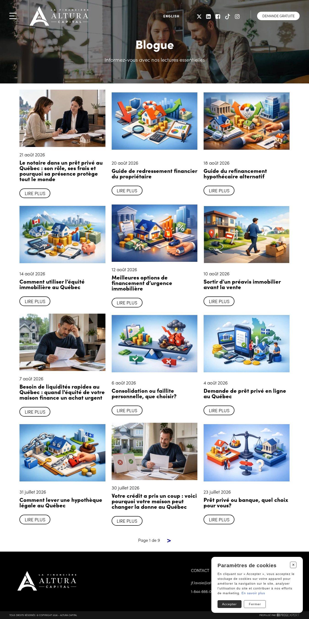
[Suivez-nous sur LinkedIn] (208, 16)
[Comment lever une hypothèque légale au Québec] (62, 452)
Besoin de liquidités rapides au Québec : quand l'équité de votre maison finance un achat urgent (62, 391)
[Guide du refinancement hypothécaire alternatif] (246, 121)
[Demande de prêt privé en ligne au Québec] (246, 343)
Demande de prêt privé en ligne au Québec (245, 393)
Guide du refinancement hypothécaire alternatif (235, 173)
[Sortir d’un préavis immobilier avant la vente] (246, 234)
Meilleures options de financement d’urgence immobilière (142, 282)
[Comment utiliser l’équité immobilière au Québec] (62, 234)
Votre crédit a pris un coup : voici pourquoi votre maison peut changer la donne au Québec (154, 501)
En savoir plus (253, 593)
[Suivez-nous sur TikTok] (227, 16)
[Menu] (13, 16)
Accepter (229, 604)
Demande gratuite (278, 15)
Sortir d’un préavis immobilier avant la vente (242, 283)
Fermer (255, 604)
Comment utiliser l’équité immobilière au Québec (52, 283)
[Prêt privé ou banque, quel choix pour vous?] (246, 452)
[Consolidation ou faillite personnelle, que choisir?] (154, 343)
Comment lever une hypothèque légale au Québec (60, 502)
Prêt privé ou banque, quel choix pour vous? (246, 502)
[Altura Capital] (59, 16)
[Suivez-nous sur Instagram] (237, 16)
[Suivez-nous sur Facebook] (217, 16)
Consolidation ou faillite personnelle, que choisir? (144, 393)
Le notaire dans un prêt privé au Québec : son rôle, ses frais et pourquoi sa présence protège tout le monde (61, 170)
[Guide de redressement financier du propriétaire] (154, 121)
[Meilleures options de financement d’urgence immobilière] (154, 233)
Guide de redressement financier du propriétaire (154, 173)
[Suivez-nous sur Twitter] (199, 16)
